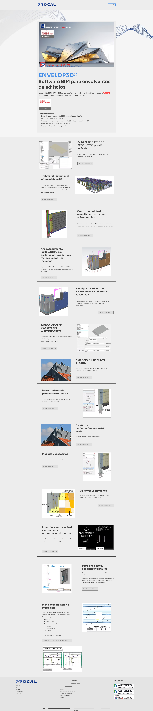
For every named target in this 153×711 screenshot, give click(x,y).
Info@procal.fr (68, 686)
